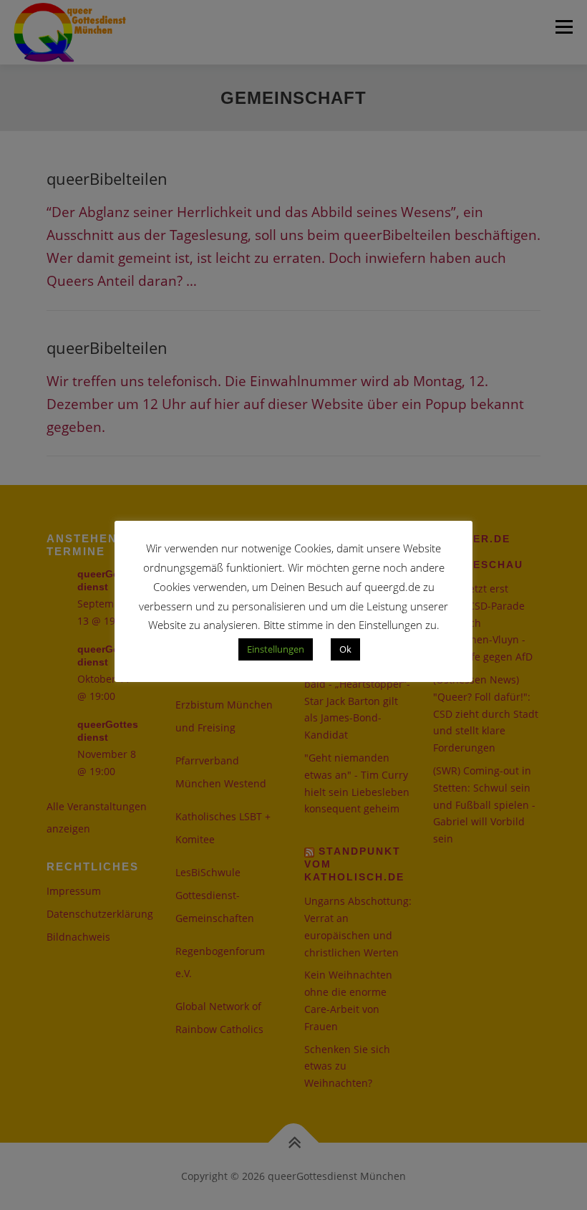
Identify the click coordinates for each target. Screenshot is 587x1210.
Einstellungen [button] (275, 649)
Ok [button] (345, 649)
